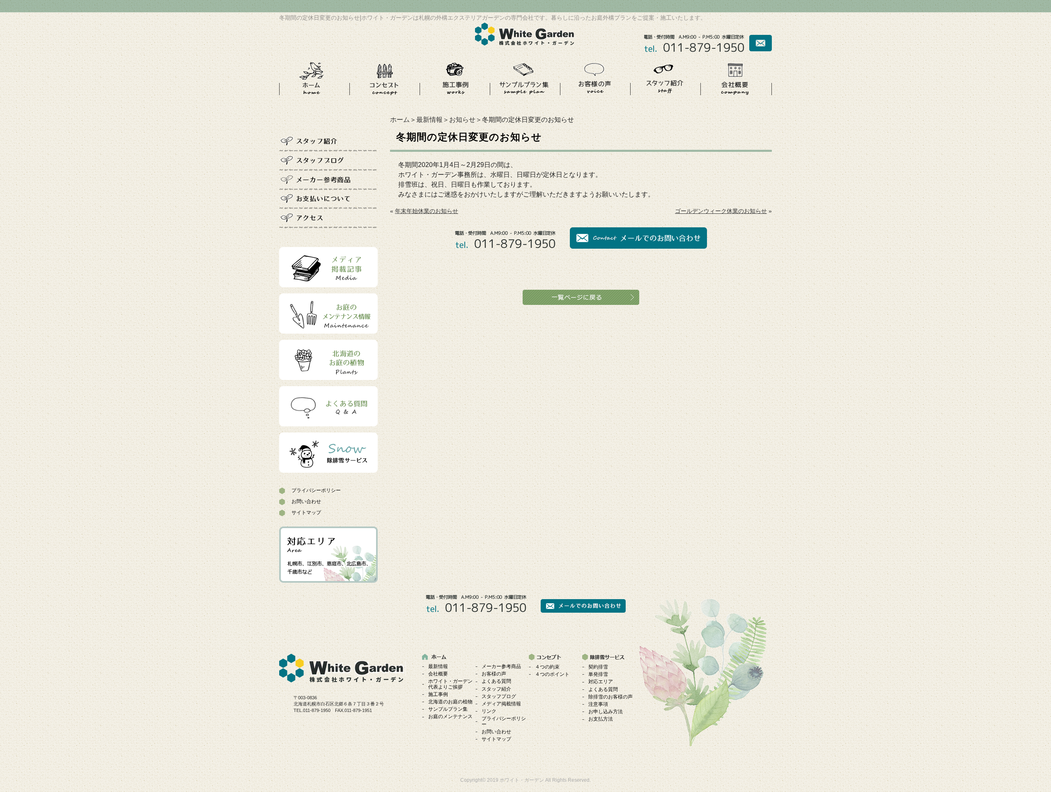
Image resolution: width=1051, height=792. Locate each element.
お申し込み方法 (605, 711)
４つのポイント (552, 674)
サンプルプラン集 (448, 709)
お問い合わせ (306, 501)
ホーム (400, 119)
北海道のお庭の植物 (450, 702)
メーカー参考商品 (501, 666)
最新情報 (429, 119)
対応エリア (600, 681)
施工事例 (438, 694)
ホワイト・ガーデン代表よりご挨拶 (450, 683)
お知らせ (462, 119)
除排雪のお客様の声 (610, 697)
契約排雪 (598, 667)
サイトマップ (306, 512)
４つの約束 (547, 667)
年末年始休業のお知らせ (426, 211)
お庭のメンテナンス (450, 716)
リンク (489, 711)
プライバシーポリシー (316, 490)
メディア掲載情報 (501, 704)
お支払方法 (600, 719)
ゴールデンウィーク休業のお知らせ (721, 211)
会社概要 (438, 674)
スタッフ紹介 (496, 689)
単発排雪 (598, 674)
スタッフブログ (499, 696)
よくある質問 (496, 681)
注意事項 (598, 704)
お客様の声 (494, 674)
